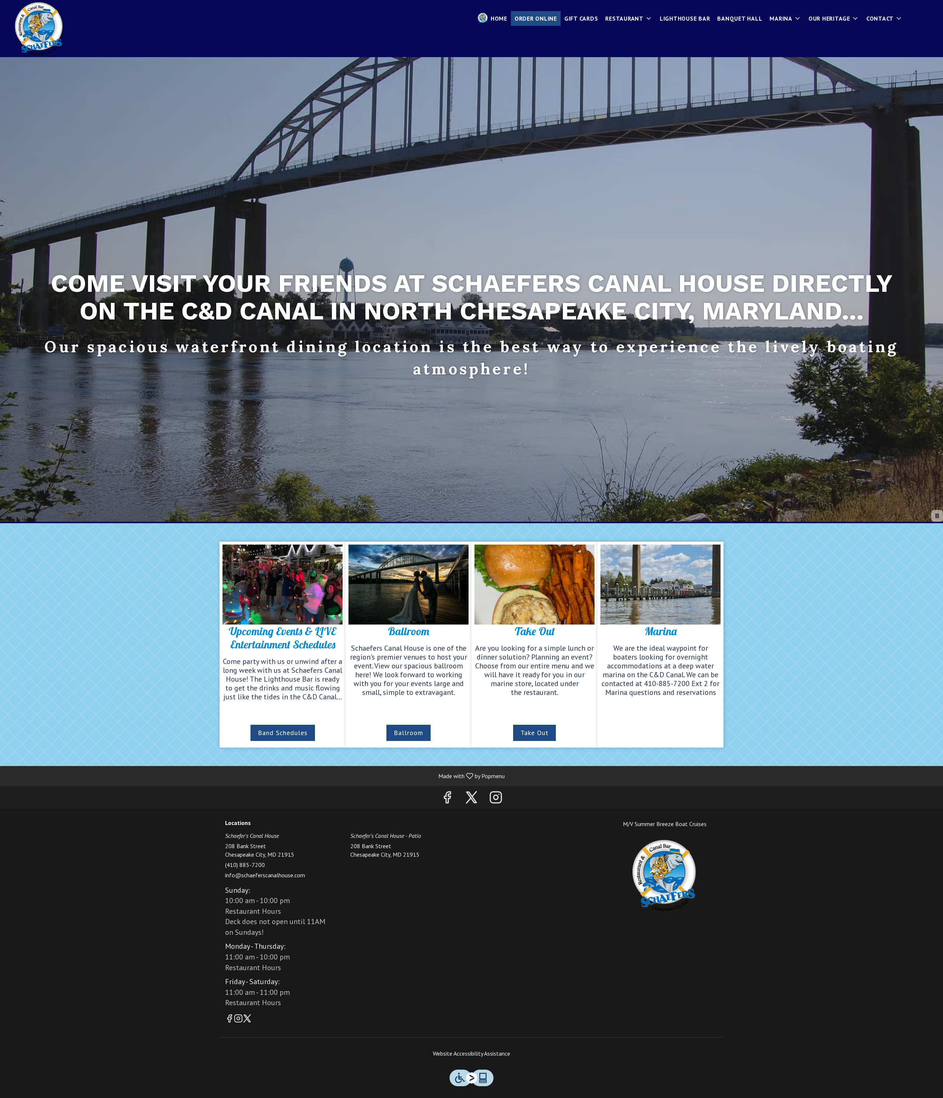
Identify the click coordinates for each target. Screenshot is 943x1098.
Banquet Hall (739, 18)
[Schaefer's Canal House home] (39, 29)
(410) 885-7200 (245, 864)
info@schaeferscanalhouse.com (265, 875)
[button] (629, 18)
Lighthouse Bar (685, 18)
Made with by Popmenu (255, 775)
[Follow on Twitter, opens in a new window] (471, 799)
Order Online (536, 18)
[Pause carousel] (937, 516)
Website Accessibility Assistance (471, 1053)
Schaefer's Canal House (665, 876)
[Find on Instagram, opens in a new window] (495, 799)
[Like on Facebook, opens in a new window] (447, 799)
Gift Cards (581, 18)
